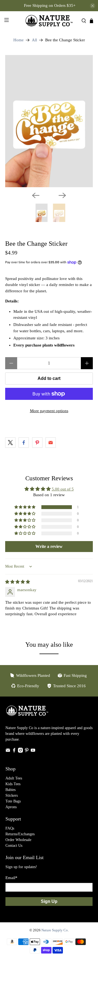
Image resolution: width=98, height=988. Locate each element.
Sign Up (49, 901)
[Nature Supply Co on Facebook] (14, 751)
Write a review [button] (49, 546)
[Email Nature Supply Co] (7, 751)
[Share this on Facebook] (24, 442)
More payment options (49, 411)
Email (11, 878)
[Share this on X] (10, 442)
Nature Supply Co (54, 930)
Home (18, 40)
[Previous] (36, 195)
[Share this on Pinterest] (37, 442)
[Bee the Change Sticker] (49, 121)
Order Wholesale (18, 840)
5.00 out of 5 (63, 489)
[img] (17, 582)
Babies (10, 790)
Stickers (11, 795)
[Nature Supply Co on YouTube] (32, 751)
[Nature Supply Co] (49, 21)
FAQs (9, 828)
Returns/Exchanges (20, 834)
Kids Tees (12, 784)
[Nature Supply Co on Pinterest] (26, 751)
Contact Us (13, 845)
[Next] (62, 195)
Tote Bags (13, 801)
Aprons (11, 807)
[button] (25, 507)
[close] (92, 5)
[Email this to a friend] (50, 442)
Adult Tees (13, 778)
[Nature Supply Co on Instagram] (20, 751)
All (34, 40)
